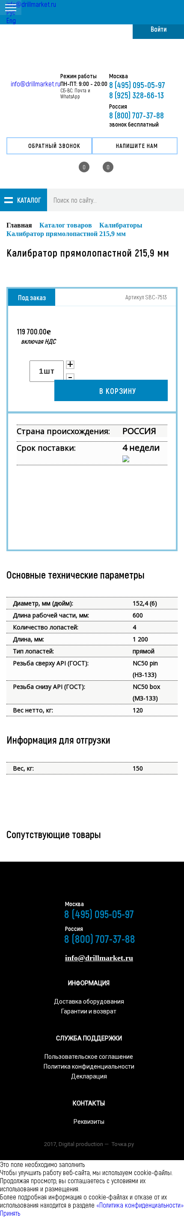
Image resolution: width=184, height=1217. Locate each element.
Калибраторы (120, 225)
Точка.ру (123, 1144)
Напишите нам (137, 145)
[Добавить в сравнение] (80, 366)
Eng (11, 20)
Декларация (89, 1076)
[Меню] (10, 7)
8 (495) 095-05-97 (137, 85)
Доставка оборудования (89, 1001)
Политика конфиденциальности (89, 1066)
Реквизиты (89, 1121)
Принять (10, 1213)
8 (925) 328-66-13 (136, 95)
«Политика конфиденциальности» (139, 1205)
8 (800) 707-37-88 (136, 115)
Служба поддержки (89, 1038)
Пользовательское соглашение (89, 1056)
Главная (19, 225)
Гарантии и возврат (88, 1011)
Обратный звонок (54, 145)
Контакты (89, 1103)
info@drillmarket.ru (31, 4)
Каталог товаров (65, 225)
